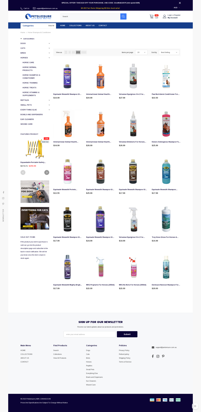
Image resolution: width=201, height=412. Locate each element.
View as (59, 52)
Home (23, 32)
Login (170, 15)
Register (177, 15)
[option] (34, 153)
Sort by (154, 52)
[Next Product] (46, 172)
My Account (173, 18)
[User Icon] (165, 16)
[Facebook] (153, 356)
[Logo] (38, 16)
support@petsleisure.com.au (47, 8)
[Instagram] (157, 356)
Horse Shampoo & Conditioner (39, 32)
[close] (179, 3)
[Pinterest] (163, 356)
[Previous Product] (23, 172)
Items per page (127, 52)
